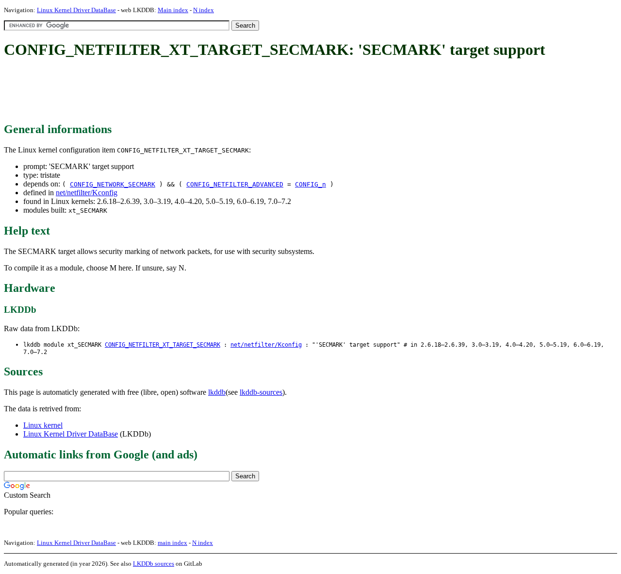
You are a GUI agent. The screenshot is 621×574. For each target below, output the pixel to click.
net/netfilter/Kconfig (86, 192)
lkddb (217, 392)
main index (172, 542)
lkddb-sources (261, 392)
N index (203, 10)
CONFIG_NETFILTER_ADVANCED (234, 184)
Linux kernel (43, 425)
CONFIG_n (310, 184)
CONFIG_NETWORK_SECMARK (112, 184)
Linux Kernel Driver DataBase (76, 10)
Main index (173, 10)
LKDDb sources (153, 563)
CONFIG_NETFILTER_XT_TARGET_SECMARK (162, 344)
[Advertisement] (180, 91)
